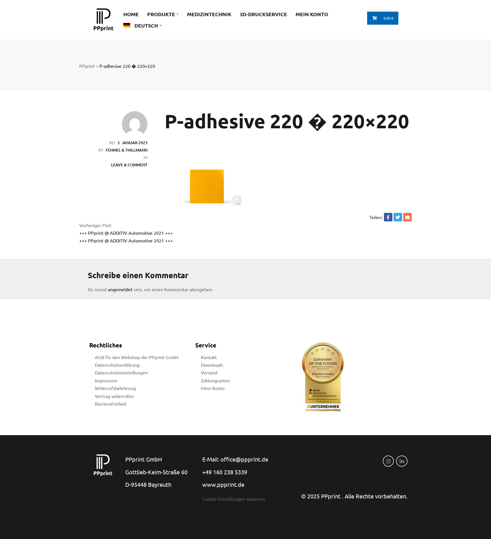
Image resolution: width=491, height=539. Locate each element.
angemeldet (120, 289)
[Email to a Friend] (407, 217)
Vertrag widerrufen (114, 396)
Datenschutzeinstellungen (121, 372)
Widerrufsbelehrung (115, 388)
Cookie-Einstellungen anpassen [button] (233, 499)
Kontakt (209, 357)
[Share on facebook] (388, 217)
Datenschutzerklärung (117, 365)
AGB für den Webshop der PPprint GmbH (136, 357)
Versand (209, 372)
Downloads (212, 365)
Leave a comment (129, 164)
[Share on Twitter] (398, 217)
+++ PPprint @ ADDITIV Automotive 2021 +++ (126, 233)
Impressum (106, 380)
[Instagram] (388, 461)
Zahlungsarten (215, 380)
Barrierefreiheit (110, 403)
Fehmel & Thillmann (126, 150)
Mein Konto (212, 388)
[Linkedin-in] (401, 461)
